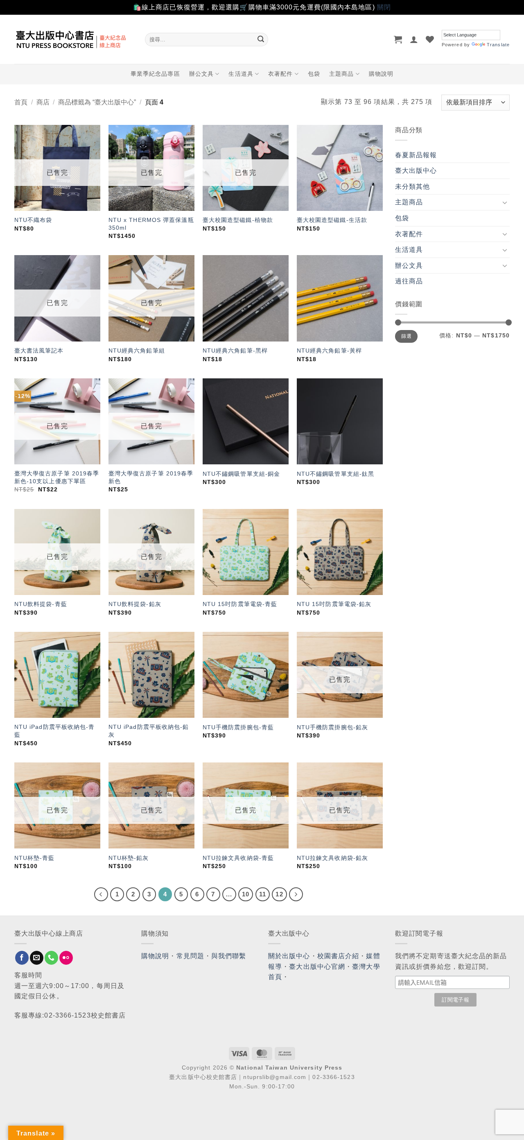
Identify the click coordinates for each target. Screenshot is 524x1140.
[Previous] (101, 894)
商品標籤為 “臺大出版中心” (97, 102)
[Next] (296, 894)
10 (245, 894)
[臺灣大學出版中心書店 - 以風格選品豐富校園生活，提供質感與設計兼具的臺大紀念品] (73, 39)
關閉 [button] (384, 7)
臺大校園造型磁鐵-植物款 (238, 220)
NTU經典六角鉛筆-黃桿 (329, 350)
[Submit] (261, 39)
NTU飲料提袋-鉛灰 (134, 604)
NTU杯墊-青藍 (34, 858)
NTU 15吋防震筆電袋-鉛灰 (334, 604)
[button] (398, 39)
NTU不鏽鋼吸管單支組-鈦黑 (335, 473)
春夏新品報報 (416, 155)
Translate (498, 44)
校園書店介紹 (338, 955)
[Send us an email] (36, 958)
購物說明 (381, 73)
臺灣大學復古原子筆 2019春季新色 (151, 477)
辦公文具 (201, 73)
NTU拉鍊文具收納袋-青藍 (238, 858)
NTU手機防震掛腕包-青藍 (238, 727)
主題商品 (341, 73)
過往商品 (409, 281)
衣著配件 (280, 73)
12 (279, 894)
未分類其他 (412, 186)
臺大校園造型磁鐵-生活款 (332, 220)
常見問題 (190, 955)
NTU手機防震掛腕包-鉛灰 (332, 727)
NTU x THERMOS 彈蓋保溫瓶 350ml (151, 224)
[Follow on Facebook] (22, 958)
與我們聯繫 (228, 955)
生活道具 (240, 73)
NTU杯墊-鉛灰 (128, 858)
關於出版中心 (289, 955)
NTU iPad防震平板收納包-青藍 (54, 731)
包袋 (314, 73)
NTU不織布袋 (33, 220)
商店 (43, 102)
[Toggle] (505, 202)
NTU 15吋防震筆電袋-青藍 (240, 604)
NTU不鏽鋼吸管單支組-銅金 (241, 473)
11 (262, 894)
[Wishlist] (430, 39)
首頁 (20, 102)
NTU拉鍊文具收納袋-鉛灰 (332, 858)
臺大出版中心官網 (317, 966)
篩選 (406, 336)
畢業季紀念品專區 (155, 73)
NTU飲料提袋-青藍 (40, 604)
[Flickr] (66, 958)
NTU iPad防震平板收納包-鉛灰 (148, 731)
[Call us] (51, 958)
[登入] (414, 39)
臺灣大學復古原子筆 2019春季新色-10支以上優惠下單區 (56, 477)
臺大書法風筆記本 (39, 350)
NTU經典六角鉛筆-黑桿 (235, 350)
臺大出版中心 (416, 170)
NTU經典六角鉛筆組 (136, 350)
